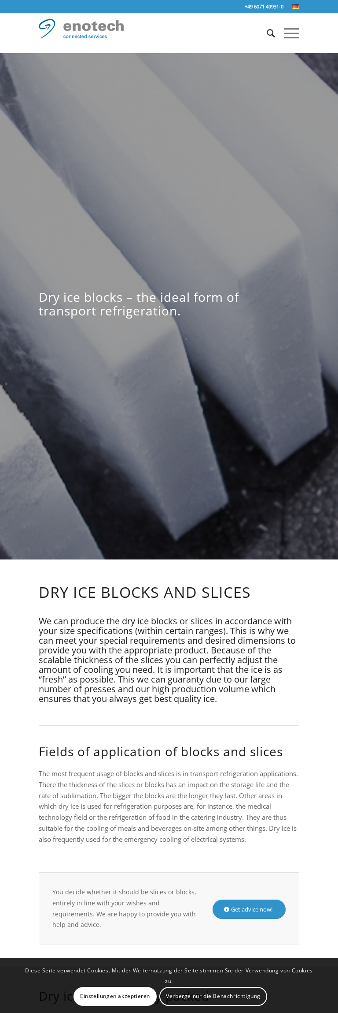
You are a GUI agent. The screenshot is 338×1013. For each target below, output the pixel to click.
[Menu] (287, 33)
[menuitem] (293, 7)
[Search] (266, 33)
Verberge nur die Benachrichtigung (213, 996)
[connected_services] (81, 39)
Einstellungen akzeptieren (115, 996)
